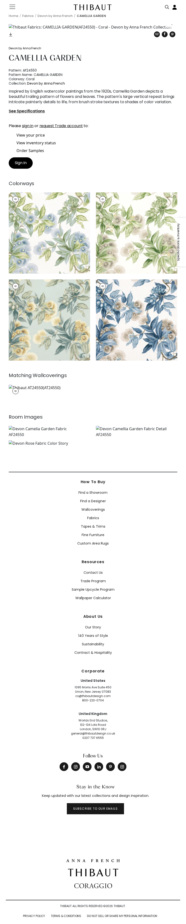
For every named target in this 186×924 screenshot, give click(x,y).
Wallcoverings (93, 509)
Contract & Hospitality (93, 652)
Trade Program (93, 581)
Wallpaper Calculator (93, 598)
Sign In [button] (21, 163)
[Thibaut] (93, 872)
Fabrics (93, 518)
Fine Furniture (93, 534)
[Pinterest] (172, 34)
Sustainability (93, 644)
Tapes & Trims (93, 526)
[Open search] (167, 6)
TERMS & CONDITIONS (66, 916)
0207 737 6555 (93, 738)
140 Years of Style (93, 635)
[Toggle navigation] (15, 6)
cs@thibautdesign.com (93, 696)
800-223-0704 (93, 700)
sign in (27, 126)
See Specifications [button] (27, 111)
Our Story (93, 627)
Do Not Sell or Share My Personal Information (122, 916)
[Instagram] (75, 766)
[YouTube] (87, 766)
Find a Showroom (93, 492)
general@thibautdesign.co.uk (93, 733)
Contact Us (93, 572)
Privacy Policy (34, 916)
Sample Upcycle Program (93, 589)
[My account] (174, 6)
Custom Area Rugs (93, 543)
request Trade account (61, 126)
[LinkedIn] (98, 766)
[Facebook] (64, 766)
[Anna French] (93, 860)
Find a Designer (93, 501)
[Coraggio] (93, 885)
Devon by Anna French (25, 48)
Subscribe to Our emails (95, 809)
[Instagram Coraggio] (122, 766)
